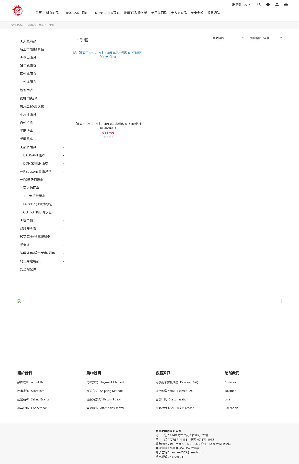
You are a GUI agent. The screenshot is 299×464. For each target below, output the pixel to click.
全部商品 (16, 25)
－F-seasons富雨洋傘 (35, 171)
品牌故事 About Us (30, 382)
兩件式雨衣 (28, 73)
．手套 (51, 25)
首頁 (39, 13)
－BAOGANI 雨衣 (75, 13)
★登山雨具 (28, 57)
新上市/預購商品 (32, 49)
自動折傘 (26, 122)
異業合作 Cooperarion (32, 408)
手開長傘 (26, 139)
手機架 (25, 245)
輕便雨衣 (26, 90)
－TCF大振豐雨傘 (32, 196)
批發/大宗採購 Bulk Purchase (175, 408)
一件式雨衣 (28, 82)
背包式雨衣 (28, 65)
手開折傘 (26, 131)
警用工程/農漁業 (135, 13)
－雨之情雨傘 (29, 188)
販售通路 (213, 13)
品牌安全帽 (28, 228)
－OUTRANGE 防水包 (36, 212)
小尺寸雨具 (28, 114)
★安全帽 (197, 13)
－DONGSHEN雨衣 (106, 13)
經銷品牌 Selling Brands (33, 399)
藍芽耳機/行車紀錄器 (35, 236)
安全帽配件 (28, 269)
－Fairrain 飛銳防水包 (36, 204)
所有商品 (52, 13)
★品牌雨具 (159, 13)
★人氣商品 (179, 13)
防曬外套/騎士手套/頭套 (37, 253)
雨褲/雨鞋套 (28, 98)
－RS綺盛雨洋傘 (31, 179)
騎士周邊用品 (29, 261)
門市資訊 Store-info (31, 391)
